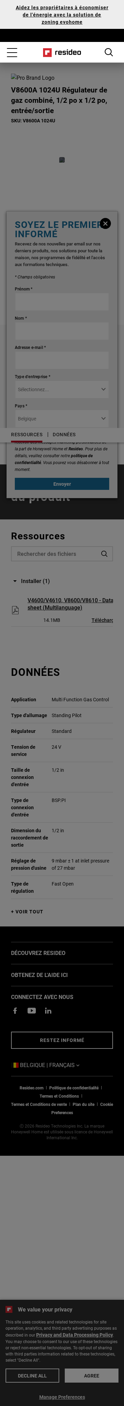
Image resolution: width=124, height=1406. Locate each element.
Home (62, 52)
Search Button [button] (109, 52)
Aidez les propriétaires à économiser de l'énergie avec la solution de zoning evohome (62, 14)
